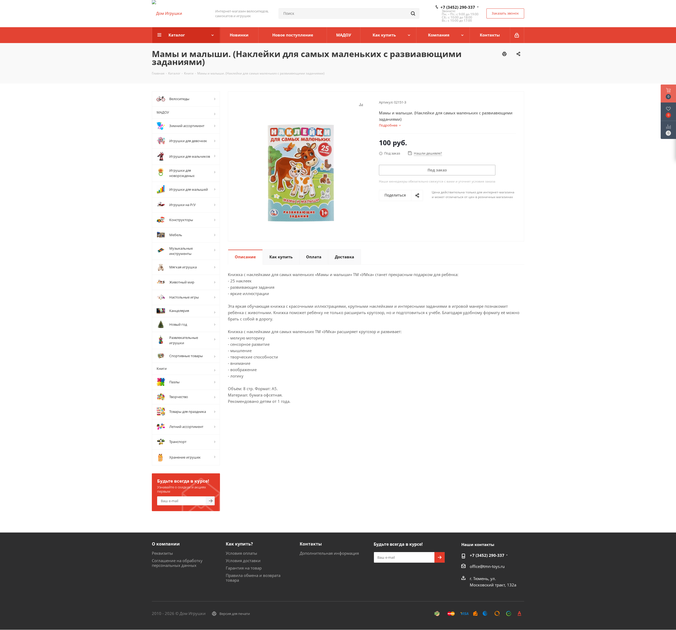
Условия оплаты (241, 553)
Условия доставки (243, 560)
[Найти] (413, 13)
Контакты (311, 544)
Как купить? (239, 544)
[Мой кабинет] (517, 35)
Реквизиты (162, 553)
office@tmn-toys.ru (487, 566)
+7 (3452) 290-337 (457, 7)
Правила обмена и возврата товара (253, 578)
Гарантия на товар (244, 568)
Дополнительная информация (329, 553)
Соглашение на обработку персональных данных (177, 563)
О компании (166, 544)
